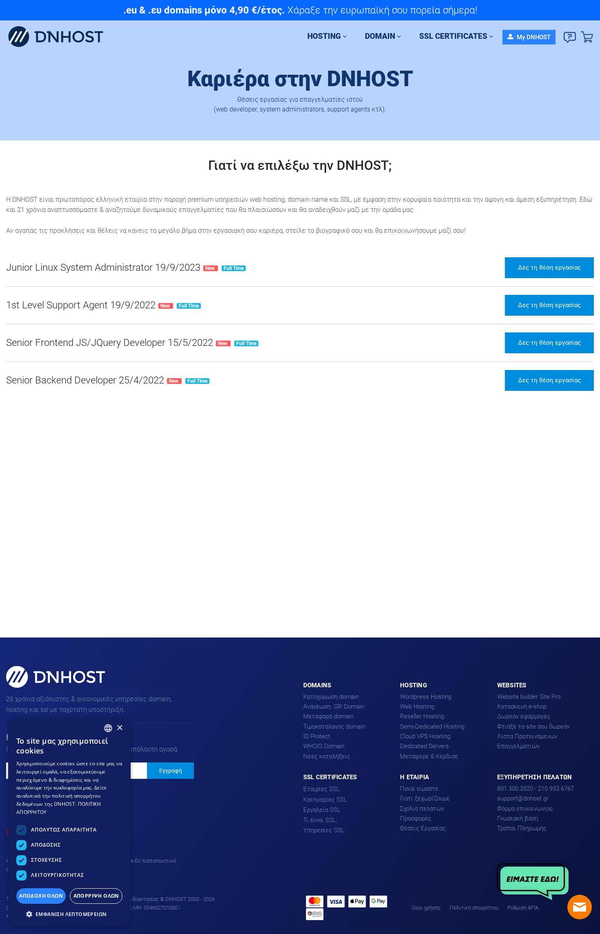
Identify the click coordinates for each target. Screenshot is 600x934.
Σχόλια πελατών (422, 808)
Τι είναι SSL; (320, 820)
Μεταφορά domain (328, 716)
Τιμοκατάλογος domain (334, 726)
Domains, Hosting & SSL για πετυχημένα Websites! (46, 687)
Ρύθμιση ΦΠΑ (522, 908)
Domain (380, 36)
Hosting (324, 36)
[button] (69, 913)
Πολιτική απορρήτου (474, 908)
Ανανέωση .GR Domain (333, 706)
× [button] (119, 728)
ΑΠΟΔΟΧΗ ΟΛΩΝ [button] (41, 895)
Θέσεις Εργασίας (423, 828)
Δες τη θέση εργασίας (549, 267)
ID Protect (316, 736)
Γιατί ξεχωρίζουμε (425, 798)
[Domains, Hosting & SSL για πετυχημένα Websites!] (59, 37)
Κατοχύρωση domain (331, 696)
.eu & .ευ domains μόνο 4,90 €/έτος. (204, 10)
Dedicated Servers (424, 746)
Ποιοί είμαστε (419, 788)
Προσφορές (415, 818)
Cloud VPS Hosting (425, 736)
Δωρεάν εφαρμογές (523, 716)
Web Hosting (417, 706)
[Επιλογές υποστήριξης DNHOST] (570, 37)
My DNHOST (533, 37)
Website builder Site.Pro (528, 696)
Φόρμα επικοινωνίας (525, 808)
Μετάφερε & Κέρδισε (429, 756)
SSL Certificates (453, 36)
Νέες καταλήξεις (326, 756)
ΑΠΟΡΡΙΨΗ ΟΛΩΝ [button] (96, 895)
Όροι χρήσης (426, 908)
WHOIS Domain (323, 746)
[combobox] (108, 728)
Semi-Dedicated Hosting (432, 726)
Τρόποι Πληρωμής (522, 828)
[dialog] (69, 822)
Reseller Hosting (422, 716)
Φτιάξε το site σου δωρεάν (533, 726)
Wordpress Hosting (425, 696)
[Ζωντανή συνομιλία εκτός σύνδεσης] (579, 907)
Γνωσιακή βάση (517, 818)
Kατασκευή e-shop (522, 706)
